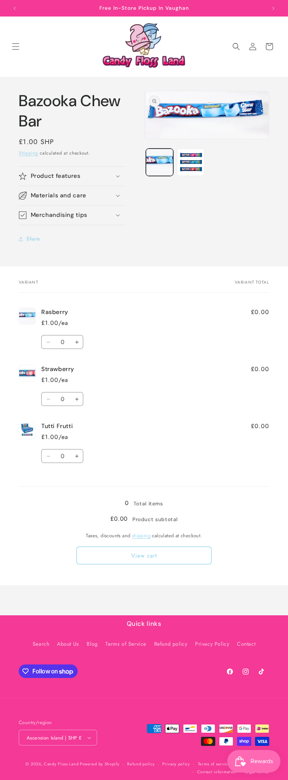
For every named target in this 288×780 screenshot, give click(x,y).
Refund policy (171, 644)
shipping (141, 535)
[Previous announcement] (14, 8)
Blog (92, 644)
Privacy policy (176, 764)
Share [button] (33, 238)
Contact (246, 644)
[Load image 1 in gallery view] (159, 162)
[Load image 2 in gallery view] (190, 162)
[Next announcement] (273, 8)
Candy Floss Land (62, 764)
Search (41, 644)
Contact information (217, 772)
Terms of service (214, 764)
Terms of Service (125, 644)
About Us (68, 644)
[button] (16, 46)
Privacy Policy (212, 644)
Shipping (28, 153)
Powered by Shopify (100, 764)
